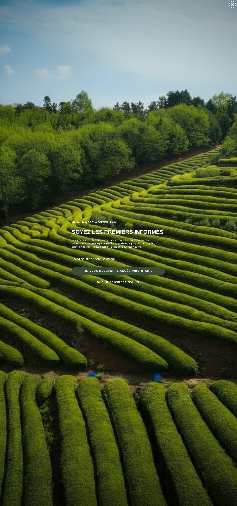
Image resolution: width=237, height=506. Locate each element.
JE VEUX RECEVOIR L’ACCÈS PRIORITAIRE (118, 270)
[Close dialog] (232, 4)
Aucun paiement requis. (118, 282)
